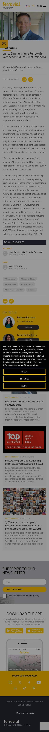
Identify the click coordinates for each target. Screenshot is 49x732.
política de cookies (29, 365)
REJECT (24, 386)
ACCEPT (24, 371)
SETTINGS (24, 379)
